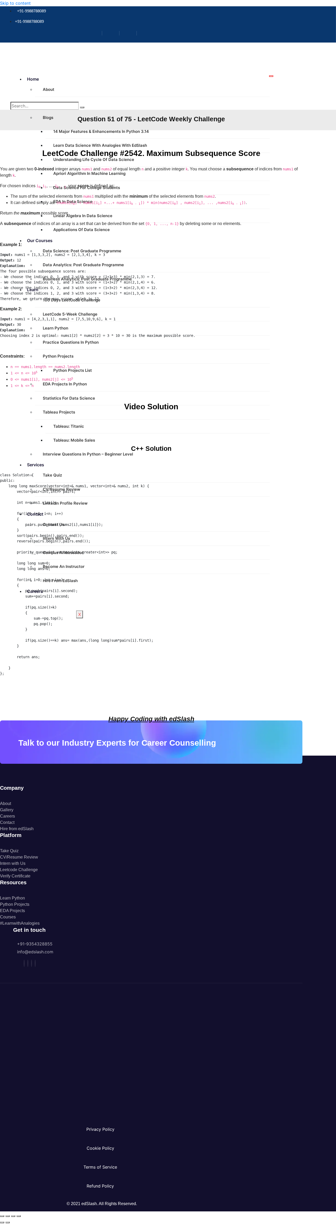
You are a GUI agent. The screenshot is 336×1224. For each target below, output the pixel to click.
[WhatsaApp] (35, 963)
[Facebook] (95, 33)
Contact (35, 514)
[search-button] (82, 107)
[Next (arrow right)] (8, 1222)
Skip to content (15, 3)
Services (35, 464)
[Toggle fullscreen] (8, 1216)
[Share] (13, 1216)
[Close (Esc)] (19, 1216)
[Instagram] (112, 33)
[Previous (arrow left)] (2, 1222)
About (48, 89)
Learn (32, 289)
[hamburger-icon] (271, 76)
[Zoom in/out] (2, 1216)
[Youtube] (147, 33)
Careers (35, 591)
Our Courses (39, 240)
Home (33, 79)
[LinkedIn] (130, 33)
